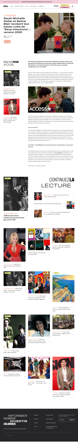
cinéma (10, 15)
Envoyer (71, 419)
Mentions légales (49, 419)
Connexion (65, 7)
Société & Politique (18, 6)
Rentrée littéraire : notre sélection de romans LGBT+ (47, 203)
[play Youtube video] (51, 99)
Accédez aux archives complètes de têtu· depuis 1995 (36, 1)
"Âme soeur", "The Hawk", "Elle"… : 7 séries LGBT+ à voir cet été (37, 383)
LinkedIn (35, 422)
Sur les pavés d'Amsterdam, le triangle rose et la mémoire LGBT (61, 333)
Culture (26, 6)
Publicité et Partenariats (51, 422)
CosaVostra (10, 435)
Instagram (36, 415)
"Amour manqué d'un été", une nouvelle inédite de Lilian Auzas (61, 309)
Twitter (35, 426)
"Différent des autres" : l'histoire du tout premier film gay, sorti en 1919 (10, 92)
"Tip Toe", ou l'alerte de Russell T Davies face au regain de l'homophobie (61, 247)
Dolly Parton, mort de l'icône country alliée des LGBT (12, 266)
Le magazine (41, 6)
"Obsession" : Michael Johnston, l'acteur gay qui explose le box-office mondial (61, 394)
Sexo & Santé (33, 6)
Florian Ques (9, 36)
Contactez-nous (49, 415)
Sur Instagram (58, 152)
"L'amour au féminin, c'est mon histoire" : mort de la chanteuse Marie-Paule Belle (37, 341)
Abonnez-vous (65, 5)
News (11, 6)
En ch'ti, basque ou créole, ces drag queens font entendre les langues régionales (37, 297)
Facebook (36, 419)
